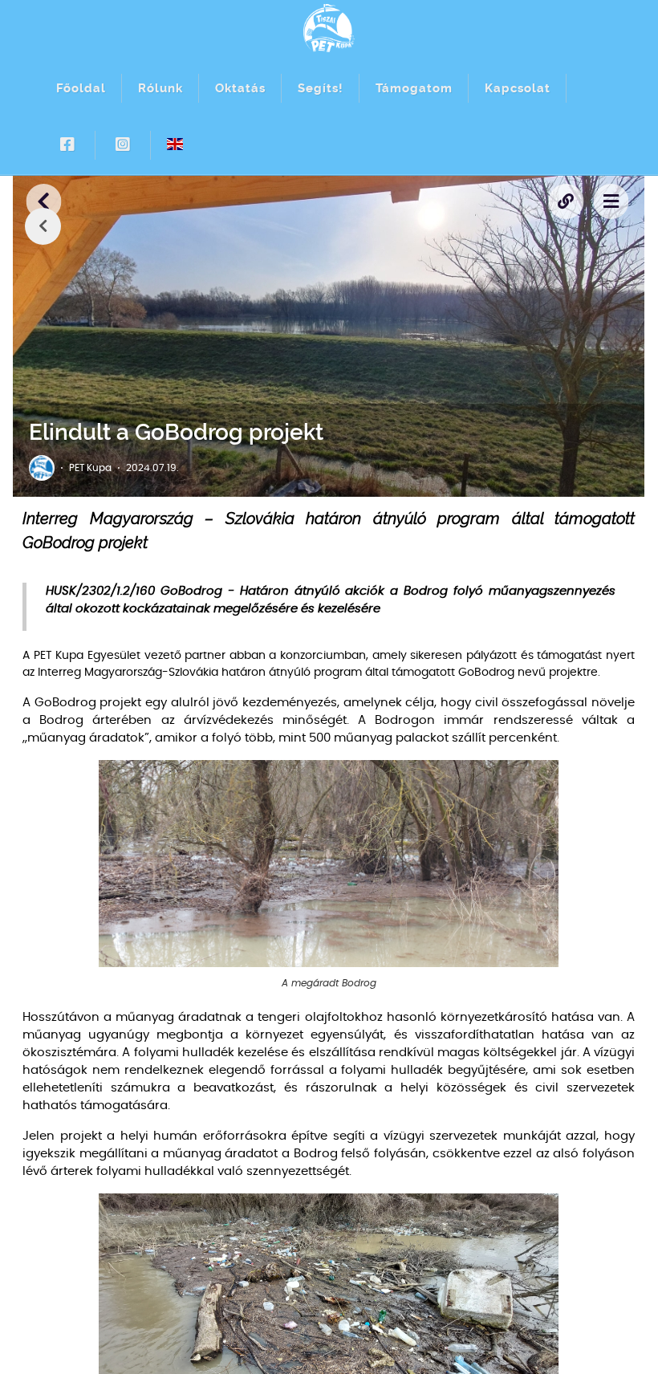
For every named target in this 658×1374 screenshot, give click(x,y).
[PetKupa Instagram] (123, 145)
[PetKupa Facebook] (67, 145)
